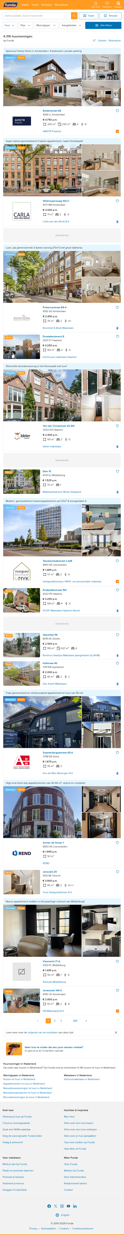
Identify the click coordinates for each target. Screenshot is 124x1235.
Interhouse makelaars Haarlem (60, 357)
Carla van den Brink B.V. (56, 221)
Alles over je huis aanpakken (80, 1136)
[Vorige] (38, 1020)
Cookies (64, 1228)
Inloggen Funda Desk (15, 1189)
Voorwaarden (48, 1228)
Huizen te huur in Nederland (19, 1079)
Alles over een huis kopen (78, 1123)
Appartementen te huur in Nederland (24, 1083)
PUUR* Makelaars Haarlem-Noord (61, 610)
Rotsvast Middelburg (54, 982)
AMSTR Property (52, 131)
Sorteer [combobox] (109, 40)
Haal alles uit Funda (75, 1148)
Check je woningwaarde (16, 1123)
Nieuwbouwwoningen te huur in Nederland (27, 1088)
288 (75, 1020)
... (68, 1020)
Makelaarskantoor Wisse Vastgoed (62, 492)
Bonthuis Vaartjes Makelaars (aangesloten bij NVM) (71, 655)
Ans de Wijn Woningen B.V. (58, 773)
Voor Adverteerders (75, 1177)
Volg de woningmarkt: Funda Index (22, 1136)
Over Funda (70, 1164)
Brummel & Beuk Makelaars (58, 328)
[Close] (116, 1032)
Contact (68, 1189)
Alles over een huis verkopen (80, 1129)
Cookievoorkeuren (82, 1228)
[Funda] (11, 5)
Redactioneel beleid (75, 1183)
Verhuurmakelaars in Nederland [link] (81, 1079)
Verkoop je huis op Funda (17, 1116)
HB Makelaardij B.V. (54, 1011)
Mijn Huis (69, 1116)
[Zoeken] (74, 15)
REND (46, 863)
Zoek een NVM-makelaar (17, 1129)
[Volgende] (86, 1020)
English (65, 1215)
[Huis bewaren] (117, 111)
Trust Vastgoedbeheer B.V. (57, 892)
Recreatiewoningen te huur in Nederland (26, 1097)
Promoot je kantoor (13, 1177)
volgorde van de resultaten (43, 1032)
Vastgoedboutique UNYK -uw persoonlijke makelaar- (72, 581)
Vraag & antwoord (13, 1142)
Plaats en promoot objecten (18, 1170)
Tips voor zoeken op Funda (79, 1142)
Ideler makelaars (52, 446)
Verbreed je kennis (13, 1183)
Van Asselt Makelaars (55, 683)
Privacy (33, 1228)
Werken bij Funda (74, 1170)
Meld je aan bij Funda (15, 1164)
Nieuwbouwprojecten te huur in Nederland (27, 1092)
